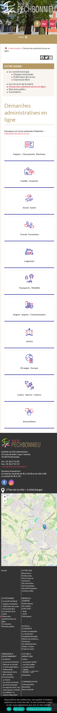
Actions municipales (29, 631)
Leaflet (50, 565)
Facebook (37, 23)
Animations (26, 675)
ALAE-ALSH (26, 609)
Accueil (4, 570)
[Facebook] (42, 57)
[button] (33, 38)
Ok (9, 709)
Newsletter (26, 687)
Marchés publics (17, 89)
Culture (25, 659)
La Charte (6, 680)
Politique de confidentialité (39, 709)
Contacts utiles (27, 591)
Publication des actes (24, 77)
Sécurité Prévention (29, 588)
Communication (28, 684)
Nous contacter (28, 689)
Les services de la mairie (21, 84)
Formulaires (15, 92)
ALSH (25, 614)
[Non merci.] (53, 704)
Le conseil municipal (19, 71)
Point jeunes (26, 616)
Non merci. (19, 709)
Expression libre (21, 79)
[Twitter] (46, 57)
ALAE (25, 611)
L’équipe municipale (23, 74)
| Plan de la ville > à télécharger (24, 489)
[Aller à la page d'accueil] (5, 48)
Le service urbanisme (11, 662)
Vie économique (28, 586)
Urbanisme (6, 659)
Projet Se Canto (28, 649)
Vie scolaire (26, 606)
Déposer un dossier (10, 664)
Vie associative (27, 583)
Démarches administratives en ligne (27, 86)
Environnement (8, 677)
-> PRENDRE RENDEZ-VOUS (24, 132)
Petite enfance (27, 604)
